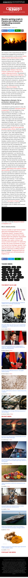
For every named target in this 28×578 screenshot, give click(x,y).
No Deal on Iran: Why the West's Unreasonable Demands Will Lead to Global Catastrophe (14, 437)
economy (4, 269)
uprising (13, 277)
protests (19, 267)
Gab (18, 30)
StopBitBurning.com (7, 2)
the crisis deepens (12, 87)
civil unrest (10, 269)
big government (5, 274)
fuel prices (16, 279)
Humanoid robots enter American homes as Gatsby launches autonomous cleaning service (13, 506)
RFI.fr (3, 252)
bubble (8, 277)
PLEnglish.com (9, 252)
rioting (10, 272)
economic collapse (6, 267)
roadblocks (10, 279)
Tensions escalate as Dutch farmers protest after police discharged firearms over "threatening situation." (13, 231)
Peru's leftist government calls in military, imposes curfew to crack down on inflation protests (14, 246)
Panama (19, 274)
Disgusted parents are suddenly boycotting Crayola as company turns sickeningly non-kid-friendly (13, 303)
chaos (15, 274)
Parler (11, 30)
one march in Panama (13, 201)
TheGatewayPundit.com (18, 250)
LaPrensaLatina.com (18, 252)
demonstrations (20, 277)
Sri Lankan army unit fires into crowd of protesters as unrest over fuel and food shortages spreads (14, 243)
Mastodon (5, 30)
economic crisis (17, 272)
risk (11, 274)
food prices (16, 269)
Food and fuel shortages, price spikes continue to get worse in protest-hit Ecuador (12, 240)
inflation (3, 277)
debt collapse (5, 272)
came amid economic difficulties (15, 75)
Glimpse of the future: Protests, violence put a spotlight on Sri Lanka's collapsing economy (12, 71)
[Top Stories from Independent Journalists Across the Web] (14, 13)
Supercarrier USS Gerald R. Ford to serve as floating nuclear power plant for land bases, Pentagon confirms (13, 527)
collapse (14, 267)
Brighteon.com (7, 223)
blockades (4, 279)
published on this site (18, 570)
